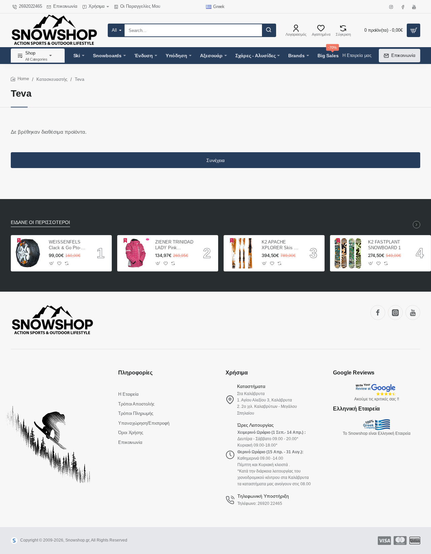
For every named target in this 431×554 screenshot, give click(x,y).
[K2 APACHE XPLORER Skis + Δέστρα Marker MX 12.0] (242, 253)
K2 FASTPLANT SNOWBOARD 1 (384, 244)
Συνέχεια (215, 160)
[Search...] (268, 30)
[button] (51, 263)
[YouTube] (412, 312)
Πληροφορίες (135, 373)
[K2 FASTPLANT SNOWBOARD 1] (348, 253)
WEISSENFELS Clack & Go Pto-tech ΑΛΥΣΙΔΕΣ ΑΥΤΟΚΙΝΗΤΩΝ (65, 245)
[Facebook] (377, 312)
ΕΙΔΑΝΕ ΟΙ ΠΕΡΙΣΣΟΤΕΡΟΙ (40, 222)
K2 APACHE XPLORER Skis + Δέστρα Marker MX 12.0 (280, 245)
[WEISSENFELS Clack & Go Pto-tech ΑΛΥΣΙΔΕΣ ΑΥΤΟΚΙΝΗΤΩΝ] (29, 253)
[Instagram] (395, 312)
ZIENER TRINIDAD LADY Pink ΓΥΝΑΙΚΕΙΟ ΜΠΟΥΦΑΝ (174, 245)
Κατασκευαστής (51, 79)
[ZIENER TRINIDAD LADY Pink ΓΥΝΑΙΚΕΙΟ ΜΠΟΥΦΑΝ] (135, 253)
